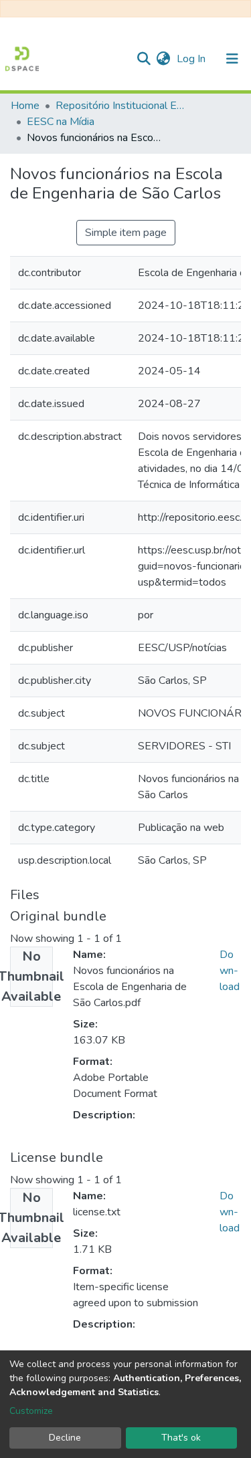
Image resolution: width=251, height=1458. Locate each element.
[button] (163, 59)
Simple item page (126, 232)
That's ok (181, 1437)
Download (230, 970)
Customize (31, 1411)
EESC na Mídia (60, 121)
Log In (192, 58)
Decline (65, 1437)
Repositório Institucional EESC (122, 105)
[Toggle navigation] (232, 58)
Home (25, 105)
